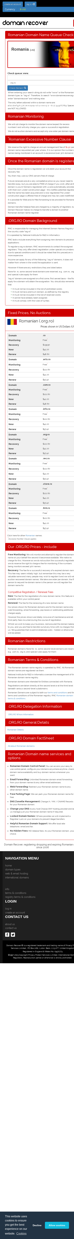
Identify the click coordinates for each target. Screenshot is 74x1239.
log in (8, 908)
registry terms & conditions (20, 897)
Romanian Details (15, 729)
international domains (17, 877)
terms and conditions (57, 692)
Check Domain (16, 88)
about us (10, 924)
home (8, 865)
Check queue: (15, 73)
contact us (11, 928)
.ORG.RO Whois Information (21, 714)
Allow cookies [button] (57, 1225)
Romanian (30, 535)
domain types (12, 869)
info (7, 889)
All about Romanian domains (21, 746)
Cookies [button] (21, 1233)
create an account (15, 912)
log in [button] (30, 4)
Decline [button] (37, 1225)
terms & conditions (15, 893)
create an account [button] (12, 4)
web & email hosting (16, 873)
